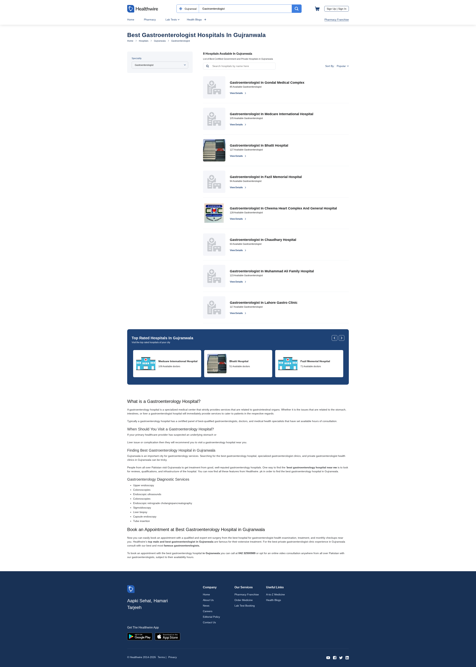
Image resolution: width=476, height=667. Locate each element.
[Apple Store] (167, 636)
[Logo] (131, 588)
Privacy (172, 657)
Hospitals (143, 41)
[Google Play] (139, 636)
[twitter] (341, 657)
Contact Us (209, 622)
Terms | (162, 657)
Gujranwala (160, 41)
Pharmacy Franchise (336, 19)
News (206, 605)
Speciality (136, 58)
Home (130, 19)
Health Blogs (194, 19)
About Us (208, 600)
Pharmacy (150, 19)
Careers (207, 611)
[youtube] (328, 657)
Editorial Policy (211, 616)
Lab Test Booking (244, 605)
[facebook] (334, 657)
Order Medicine (243, 600)
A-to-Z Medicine (275, 594)
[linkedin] (347, 657)
